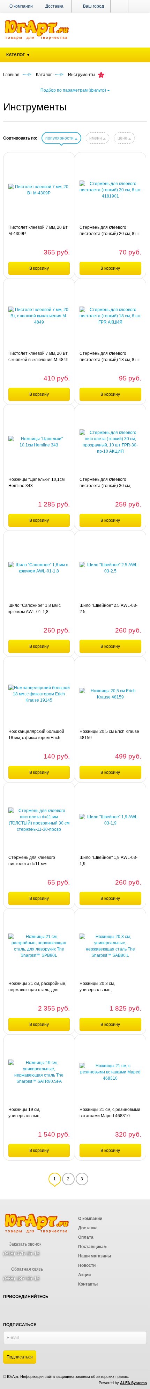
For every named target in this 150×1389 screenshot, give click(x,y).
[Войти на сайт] (137, 6)
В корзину (39, 268)
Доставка (54, 6)
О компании (21, 6)
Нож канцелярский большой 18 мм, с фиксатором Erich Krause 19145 (36, 735)
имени (96, 138)
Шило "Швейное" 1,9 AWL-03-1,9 (108, 860)
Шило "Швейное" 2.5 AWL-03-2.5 (108, 608)
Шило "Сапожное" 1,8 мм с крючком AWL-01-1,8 (34, 608)
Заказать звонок (24, 1244)
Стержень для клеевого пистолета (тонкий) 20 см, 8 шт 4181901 (110, 231)
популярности (60, 138)
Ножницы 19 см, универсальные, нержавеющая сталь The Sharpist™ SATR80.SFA (33, 1113)
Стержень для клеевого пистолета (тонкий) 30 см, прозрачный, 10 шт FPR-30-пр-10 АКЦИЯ (107, 483)
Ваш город (93, 6)
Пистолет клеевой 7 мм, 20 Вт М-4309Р (38, 230)
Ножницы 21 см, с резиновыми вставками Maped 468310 (110, 1112)
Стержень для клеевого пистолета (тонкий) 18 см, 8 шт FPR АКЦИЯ (110, 357)
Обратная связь (26, 1269)
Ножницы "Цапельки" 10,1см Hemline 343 (36, 482)
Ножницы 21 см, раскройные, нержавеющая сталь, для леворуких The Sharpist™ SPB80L (37, 987)
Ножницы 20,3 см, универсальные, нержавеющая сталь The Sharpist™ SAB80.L (104, 987)
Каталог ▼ (18, 54)
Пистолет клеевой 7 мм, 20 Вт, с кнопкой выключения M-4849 (38, 356)
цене (123, 138)
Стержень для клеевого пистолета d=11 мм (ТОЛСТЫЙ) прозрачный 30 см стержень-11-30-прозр (38, 861)
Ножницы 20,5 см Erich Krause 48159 (109, 734)
